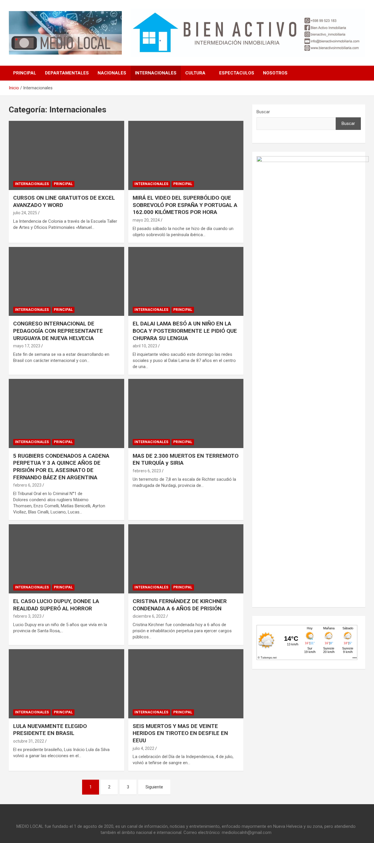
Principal (24, 73)
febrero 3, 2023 (27, 616)
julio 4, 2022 (143, 748)
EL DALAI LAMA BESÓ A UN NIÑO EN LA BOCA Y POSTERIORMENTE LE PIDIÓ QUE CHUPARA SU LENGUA (185, 330)
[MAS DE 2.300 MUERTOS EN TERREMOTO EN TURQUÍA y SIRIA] (186, 413)
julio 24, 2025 (25, 212)
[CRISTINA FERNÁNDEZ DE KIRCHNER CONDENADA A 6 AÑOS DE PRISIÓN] (186, 558)
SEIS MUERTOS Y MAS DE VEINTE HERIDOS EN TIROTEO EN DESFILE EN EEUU (180, 733)
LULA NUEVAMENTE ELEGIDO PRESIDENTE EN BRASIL (50, 730)
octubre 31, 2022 (28, 741)
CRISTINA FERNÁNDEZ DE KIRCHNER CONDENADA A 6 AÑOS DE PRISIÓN (180, 605)
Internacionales (155, 73)
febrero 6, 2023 (27, 485)
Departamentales (67, 73)
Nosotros (275, 73)
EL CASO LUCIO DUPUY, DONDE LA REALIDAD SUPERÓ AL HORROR (56, 605)
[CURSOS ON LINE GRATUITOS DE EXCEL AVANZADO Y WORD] (66, 155)
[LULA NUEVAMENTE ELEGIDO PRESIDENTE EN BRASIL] (66, 683)
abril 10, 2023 (145, 346)
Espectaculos (236, 73)
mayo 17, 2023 (26, 346)
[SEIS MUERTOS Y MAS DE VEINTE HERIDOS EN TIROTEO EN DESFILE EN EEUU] (186, 683)
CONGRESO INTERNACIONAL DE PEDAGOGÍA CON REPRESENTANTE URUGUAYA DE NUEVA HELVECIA (58, 330)
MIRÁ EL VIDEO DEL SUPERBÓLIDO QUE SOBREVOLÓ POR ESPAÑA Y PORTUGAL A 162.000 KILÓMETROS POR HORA (185, 204)
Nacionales (112, 73)
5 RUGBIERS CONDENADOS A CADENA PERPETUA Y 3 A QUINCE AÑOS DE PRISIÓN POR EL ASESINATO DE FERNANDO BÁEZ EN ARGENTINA (61, 466)
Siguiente (154, 787)
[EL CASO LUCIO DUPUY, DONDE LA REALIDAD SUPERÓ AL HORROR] (66, 558)
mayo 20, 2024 (146, 220)
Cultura (195, 73)
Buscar (263, 111)
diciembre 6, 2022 (149, 616)
